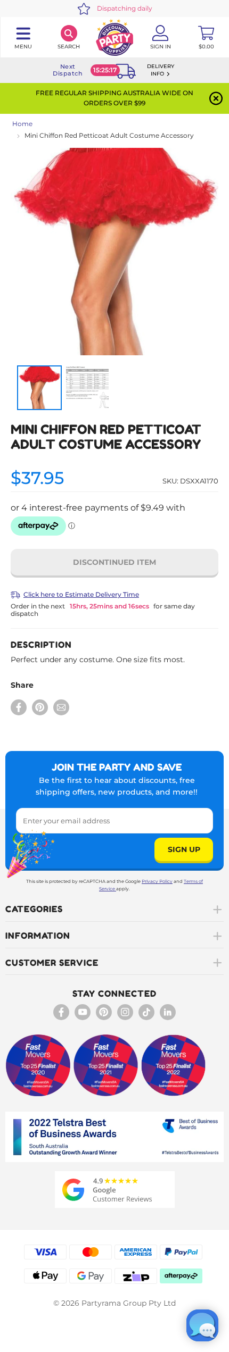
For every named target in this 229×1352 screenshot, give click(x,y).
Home (22, 124)
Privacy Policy (157, 881)
